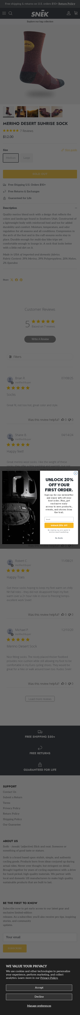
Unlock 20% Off (59, 525)
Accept (39, 987)
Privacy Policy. (49, 978)
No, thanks (59, 538)
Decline (39, 996)
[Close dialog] (75, 473)
